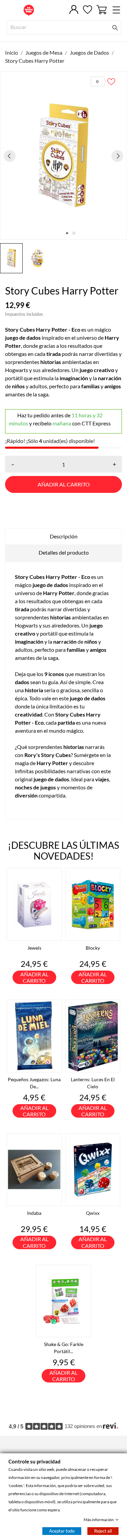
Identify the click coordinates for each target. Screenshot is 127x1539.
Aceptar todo (62, 1531)
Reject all (103, 1531)
